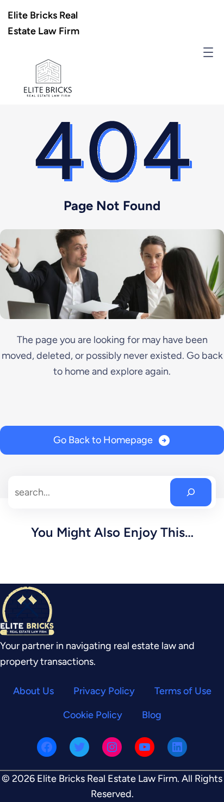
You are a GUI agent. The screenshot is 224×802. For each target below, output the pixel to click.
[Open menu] (208, 52)
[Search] (190, 492)
